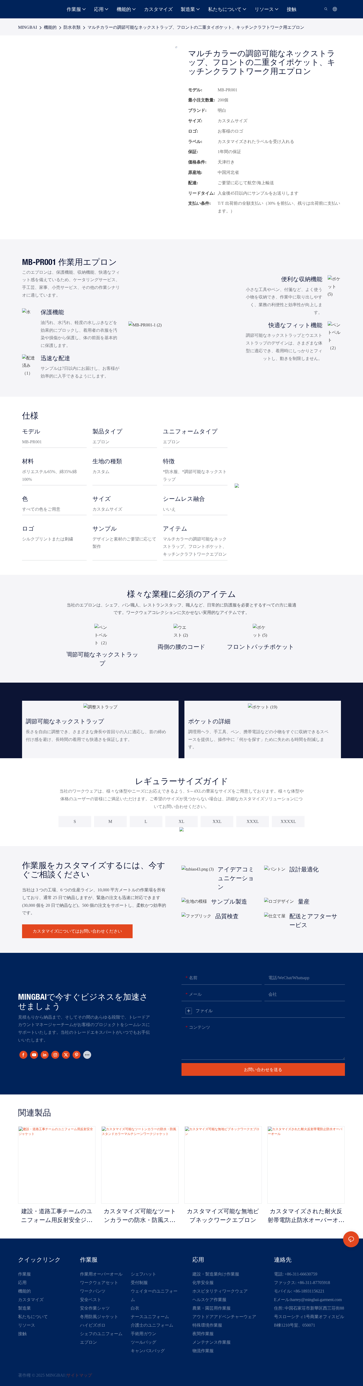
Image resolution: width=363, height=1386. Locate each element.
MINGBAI (27, 27)
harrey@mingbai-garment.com (316, 1299)
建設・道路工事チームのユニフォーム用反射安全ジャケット (57, 1217)
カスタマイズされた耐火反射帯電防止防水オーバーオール (306, 1217)
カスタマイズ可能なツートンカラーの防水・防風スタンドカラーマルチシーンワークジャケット (139, 1217)
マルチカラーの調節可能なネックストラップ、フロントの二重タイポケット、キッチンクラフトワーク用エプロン (195, 27)
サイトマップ (79, 1375)
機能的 (50, 27)
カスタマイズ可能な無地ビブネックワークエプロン (223, 1216)
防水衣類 (72, 27)
